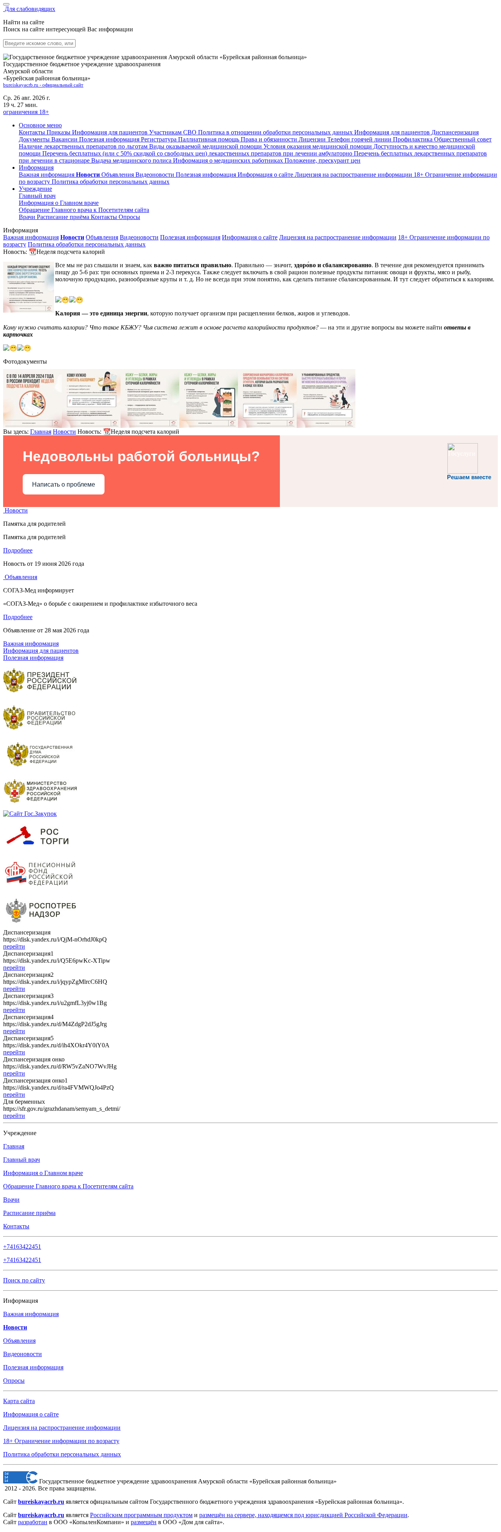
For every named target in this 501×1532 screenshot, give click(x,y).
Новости (64, 431)
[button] (40, 125)
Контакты (105, 217)
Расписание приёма (64, 217)
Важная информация (47, 174)
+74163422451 (22, 1246)
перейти (14, 946)
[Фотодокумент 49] (267, 425)
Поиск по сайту (24, 1280)
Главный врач (37, 195)
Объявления (118, 174)
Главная (40, 431)
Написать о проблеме (63, 484)
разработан (32, 1522)
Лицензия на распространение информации (337, 237)
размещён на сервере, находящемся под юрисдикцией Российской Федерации (303, 1515)
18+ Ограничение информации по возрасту (61, 1441)
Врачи (28, 217)
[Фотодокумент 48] (208, 425)
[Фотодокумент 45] (32, 425)
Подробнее (17, 550)
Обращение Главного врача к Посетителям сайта (68, 1186)
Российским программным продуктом (141, 1515)
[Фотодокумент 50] (326, 425)
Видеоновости (155, 174)
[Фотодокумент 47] (150, 425)
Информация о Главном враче (43, 1173)
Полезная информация (207, 174)
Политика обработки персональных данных (87, 244)
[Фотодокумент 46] (91, 425)
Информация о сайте (266, 174)
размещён (144, 1522)
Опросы (129, 217)
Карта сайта (19, 1401)
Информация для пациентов (41, 650)
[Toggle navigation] (6, 4)
